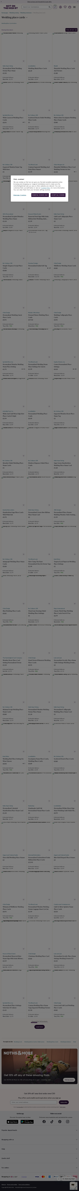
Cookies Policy (45, 188)
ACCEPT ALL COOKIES (58, 195)
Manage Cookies (19, 195)
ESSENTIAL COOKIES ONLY (40, 195)
